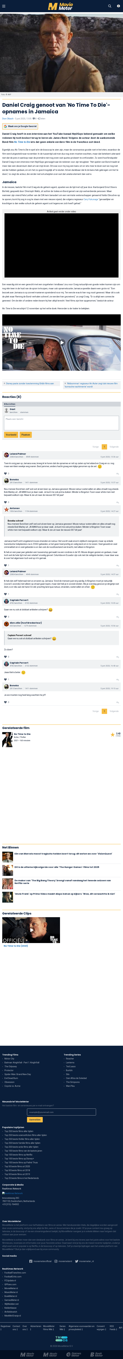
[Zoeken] (110, 6)
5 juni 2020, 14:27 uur (109, 511)
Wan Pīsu (70, 1086)
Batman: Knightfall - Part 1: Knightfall (21, 1062)
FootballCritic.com (12, 1276)
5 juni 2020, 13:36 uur (109, 457)
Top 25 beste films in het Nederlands (21, 1178)
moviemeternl (65, 1261)
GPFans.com (10, 1284)
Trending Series (72, 1054)
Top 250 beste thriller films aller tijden (22, 1139)
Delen (42, 118)
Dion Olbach (8, 118)
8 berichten (9, 404)
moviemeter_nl (86, 1261)
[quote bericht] (117, 474)
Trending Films (10, 1054)
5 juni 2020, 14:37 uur (109, 574)
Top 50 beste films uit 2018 (17, 1170)
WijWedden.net (11, 1304)
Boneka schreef (15, 521)
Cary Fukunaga (91, 199)
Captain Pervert (19, 600)
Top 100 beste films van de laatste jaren (23, 1151)
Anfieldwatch (10, 1312)
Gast (12, 409)
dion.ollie (15, 622)
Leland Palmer (18, 453)
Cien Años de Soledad (76, 1078)
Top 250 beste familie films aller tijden (22, 1143)
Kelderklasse (10, 1308)
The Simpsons (73, 1082)
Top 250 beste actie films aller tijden (21, 1147)
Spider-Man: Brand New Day (17, 1074)
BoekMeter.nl (10, 1296)
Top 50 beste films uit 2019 (17, 1174)
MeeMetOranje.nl (12, 1316)
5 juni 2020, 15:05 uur (109, 603)
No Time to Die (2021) (16, 945)
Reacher (70, 1058)
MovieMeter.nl (11, 1288)
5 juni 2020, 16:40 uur (109, 666)
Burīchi (69, 1070)
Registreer (6, 1326)
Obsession (9, 1082)
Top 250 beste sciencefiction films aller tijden (25, 1135)
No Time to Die (22, 142)
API (120, 1328)
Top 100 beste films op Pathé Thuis (21, 1162)
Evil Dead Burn (11, 1078)
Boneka (14, 479)
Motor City (9, 1058)
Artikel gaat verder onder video (61, 211)
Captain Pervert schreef (19, 635)
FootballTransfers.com (15, 1273)
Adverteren (35, 1326)
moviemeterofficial (42, 1261)
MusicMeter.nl (11, 1292)
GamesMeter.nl (11, 1300)
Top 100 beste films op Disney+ (19, 1158)
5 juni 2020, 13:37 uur (109, 483)
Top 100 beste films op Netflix (18, 1154)
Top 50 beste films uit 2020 (17, 1166)
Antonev (15, 508)
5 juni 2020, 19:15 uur (109, 688)
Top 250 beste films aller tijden (18, 1131)
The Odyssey (10, 1066)
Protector (9, 1070)
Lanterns (70, 1062)
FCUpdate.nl (10, 1280)
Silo (67, 1074)
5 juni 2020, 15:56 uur (109, 626)
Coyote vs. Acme (12, 1086)
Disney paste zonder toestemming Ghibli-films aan (30, 383)
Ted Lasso (71, 1066)
